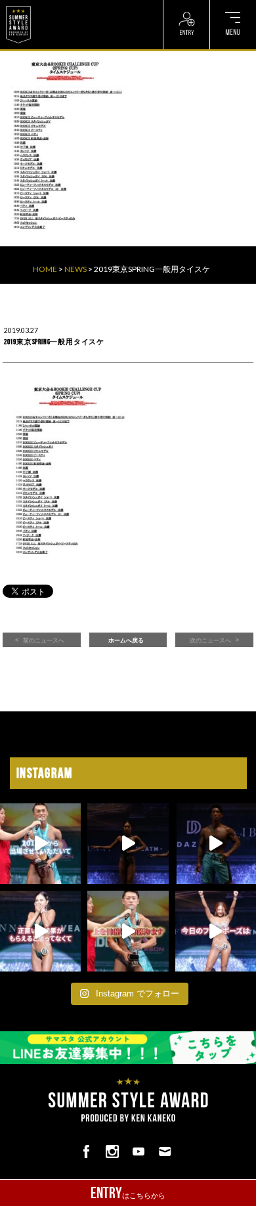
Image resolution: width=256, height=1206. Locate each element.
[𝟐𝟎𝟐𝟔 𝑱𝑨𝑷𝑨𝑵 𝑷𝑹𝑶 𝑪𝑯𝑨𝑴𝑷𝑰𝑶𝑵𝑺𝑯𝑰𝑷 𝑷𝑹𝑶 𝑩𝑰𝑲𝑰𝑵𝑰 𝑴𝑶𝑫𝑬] (215, 931)
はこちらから (128, 1192)
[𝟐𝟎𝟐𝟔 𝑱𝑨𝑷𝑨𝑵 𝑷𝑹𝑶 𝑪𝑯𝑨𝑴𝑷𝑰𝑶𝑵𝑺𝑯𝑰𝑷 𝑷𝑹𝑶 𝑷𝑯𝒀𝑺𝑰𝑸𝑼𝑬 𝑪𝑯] (215, 843)
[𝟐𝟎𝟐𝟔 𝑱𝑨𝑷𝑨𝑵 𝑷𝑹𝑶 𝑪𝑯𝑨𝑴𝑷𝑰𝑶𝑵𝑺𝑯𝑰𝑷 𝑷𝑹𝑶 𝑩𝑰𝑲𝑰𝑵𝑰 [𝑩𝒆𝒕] (40, 931)
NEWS (75, 269)
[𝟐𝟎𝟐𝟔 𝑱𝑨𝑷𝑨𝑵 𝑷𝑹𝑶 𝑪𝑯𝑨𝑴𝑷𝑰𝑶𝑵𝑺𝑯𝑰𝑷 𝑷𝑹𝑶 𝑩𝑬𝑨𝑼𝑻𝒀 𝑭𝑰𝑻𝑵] (127, 843)
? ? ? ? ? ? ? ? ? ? (65, 7)
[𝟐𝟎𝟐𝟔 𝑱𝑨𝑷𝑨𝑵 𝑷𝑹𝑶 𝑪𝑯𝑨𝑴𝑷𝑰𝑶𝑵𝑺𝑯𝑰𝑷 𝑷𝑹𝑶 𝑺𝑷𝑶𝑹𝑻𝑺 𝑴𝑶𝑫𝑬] (40, 843)
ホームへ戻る (126, 640)
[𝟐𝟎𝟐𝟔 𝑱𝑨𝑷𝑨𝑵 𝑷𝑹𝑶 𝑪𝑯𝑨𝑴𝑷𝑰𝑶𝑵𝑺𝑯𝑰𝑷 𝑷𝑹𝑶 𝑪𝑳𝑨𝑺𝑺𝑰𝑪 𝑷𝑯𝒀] (127, 931)
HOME (45, 269)
